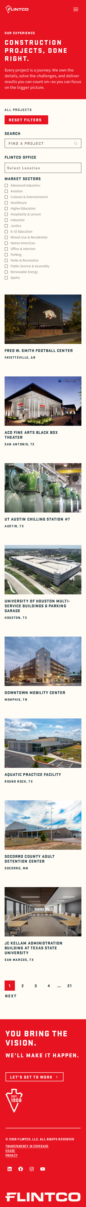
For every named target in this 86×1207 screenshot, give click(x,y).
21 (69, 985)
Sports (15, 277)
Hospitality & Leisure (26, 214)
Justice (16, 225)
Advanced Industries (25, 185)
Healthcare (19, 202)
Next (11, 995)
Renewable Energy (24, 271)
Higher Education (23, 208)
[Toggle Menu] (75, 9)
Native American (23, 242)
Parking (16, 254)
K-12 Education (21, 231)
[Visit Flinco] (17, 9)
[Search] (75, 143)
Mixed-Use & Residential (29, 237)
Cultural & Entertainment (29, 196)
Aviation (17, 191)
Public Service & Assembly (30, 266)
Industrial (18, 219)
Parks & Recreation (25, 260)
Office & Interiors (23, 248)
